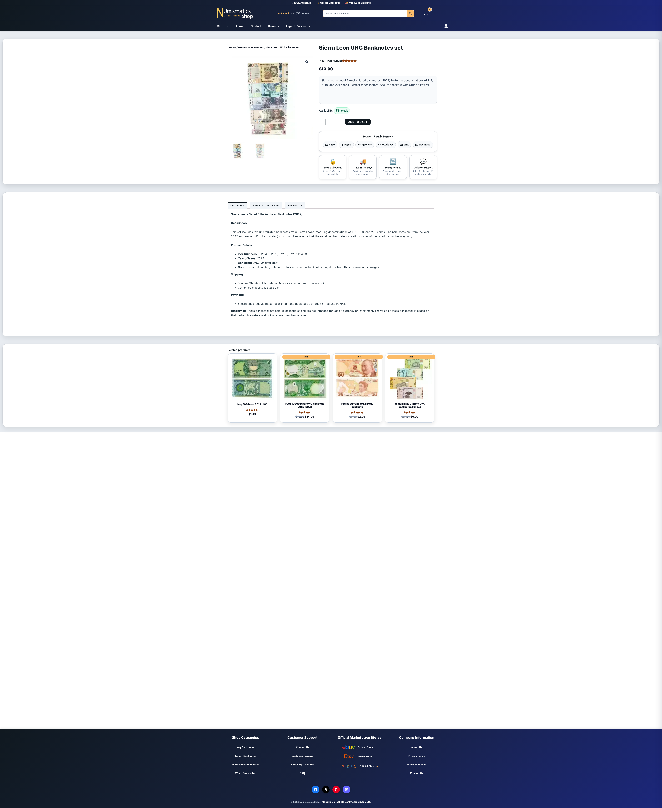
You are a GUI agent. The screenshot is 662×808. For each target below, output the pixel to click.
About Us (416, 747)
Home (232, 47)
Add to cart (357, 122)
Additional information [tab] (266, 205)
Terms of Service (416, 764)
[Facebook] (315, 789)
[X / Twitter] (326, 789)
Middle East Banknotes (245, 764)
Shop (220, 26)
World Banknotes (245, 773)
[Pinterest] (336, 789)
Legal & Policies (296, 26)
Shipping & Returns (302, 764)
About (239, 26)
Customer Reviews (302, 756)
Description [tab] (237, 205)
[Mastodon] (346, 789)
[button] (307, 62)
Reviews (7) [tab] (295, 205)
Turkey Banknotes (245, 756)
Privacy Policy (416, 756)
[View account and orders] (440, 26)
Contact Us (302, 747)
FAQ (302, 773)
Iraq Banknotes (245, 747)
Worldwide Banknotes (251, 47)
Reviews (273, 26)
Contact (256, 26)
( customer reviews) (330, 60)
